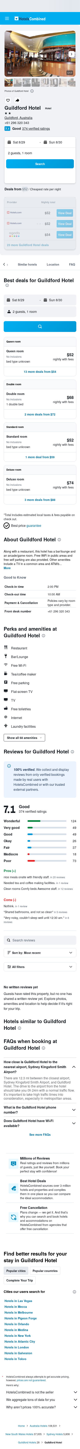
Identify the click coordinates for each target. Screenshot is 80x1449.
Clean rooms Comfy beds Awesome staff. (38, 889)
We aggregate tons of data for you (30, 1399)
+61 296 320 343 (17, 122)
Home (21, 1425)
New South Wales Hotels (19, 1434)
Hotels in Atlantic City (20, 1341)
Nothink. (15, 906)
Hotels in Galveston (18, 1353)
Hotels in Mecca (16, 1306)
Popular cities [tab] (16, 1271)
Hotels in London (17, 1347)
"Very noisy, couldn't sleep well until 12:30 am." (36, 920)
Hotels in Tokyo (15, 1359)
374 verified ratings (36, 128)
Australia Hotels (38, 1425)
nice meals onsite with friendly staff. (34, 877)
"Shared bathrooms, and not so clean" (35, 912)
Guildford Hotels (27, 1442)
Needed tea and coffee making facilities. (36, 883)
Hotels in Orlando (17, 1324)
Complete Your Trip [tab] (19, 1280)
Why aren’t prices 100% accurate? (31, 1407)
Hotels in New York (18, 1336)
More (7, 568)
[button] (6, 18)
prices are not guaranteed (31, 1380)
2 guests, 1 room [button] (20, 153)
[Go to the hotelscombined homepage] (30, 18)
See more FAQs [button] (40, 1134)
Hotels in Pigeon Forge (21, 1318)
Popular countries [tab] (45, 1271)
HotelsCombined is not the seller (30, 1392)
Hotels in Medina (16, 1330)
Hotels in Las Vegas (18, 1301)
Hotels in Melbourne (19, 1312)
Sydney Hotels (55, 1434)
